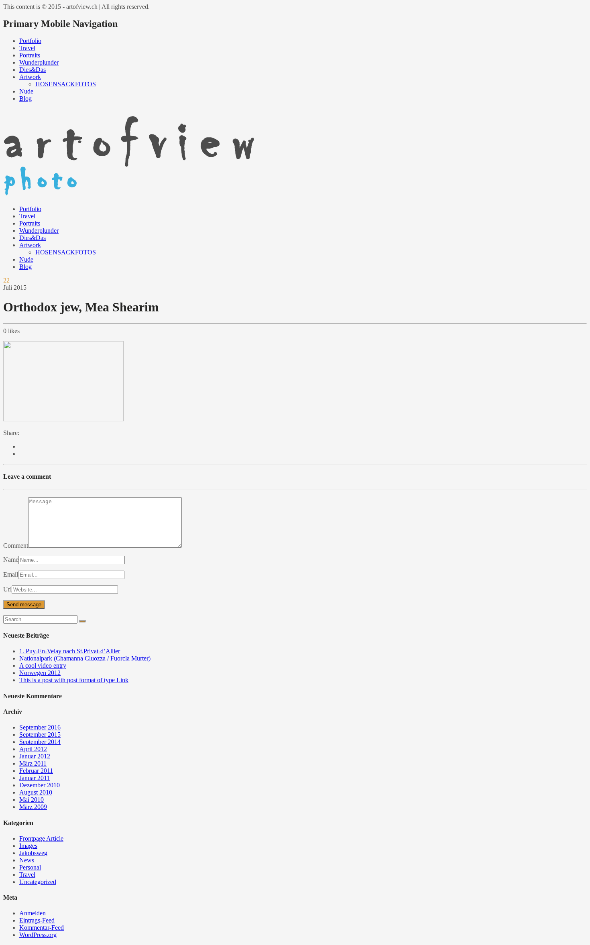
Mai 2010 (31, 799)
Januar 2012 (34, 756)
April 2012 (33, 749)
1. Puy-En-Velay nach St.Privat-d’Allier (69, 651)
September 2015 (40, 734)
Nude (26, 91)
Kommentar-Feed (41, 927)
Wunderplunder (39, 62)
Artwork (30, 76)
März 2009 (33, 806)
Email (10, 574)
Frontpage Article (41, 838)
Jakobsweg (33, 852)
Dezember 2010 (39, 785)
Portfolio (30, 40)
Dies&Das (32, 69)
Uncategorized (37, 881)
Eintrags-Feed (37, 920)
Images (28, 845)
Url (7, 589)
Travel (27, 48)
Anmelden (32, 913)
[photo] (135, 195)
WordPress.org (38, 934)
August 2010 (35, 792)
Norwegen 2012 (40, 672)
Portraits (29, 55)
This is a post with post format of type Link (73, 680)
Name (10, 559)
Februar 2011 (36, 770)
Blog (25, 98)
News (26, 860)
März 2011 (33, 763)
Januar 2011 (34, 777)
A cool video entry (42, 665)
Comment (15, 545)
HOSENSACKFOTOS (65, 84)
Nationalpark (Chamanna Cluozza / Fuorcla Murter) (85, 658)
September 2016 (40, 727)
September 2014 (40, 741)
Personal (30, 867)
